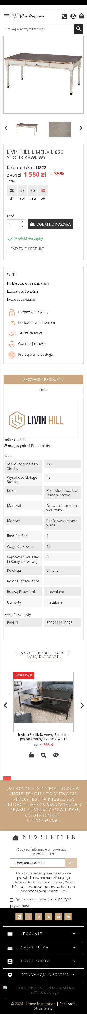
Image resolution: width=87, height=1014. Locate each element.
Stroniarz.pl (43, 1008)
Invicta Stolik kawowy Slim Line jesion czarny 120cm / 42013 (43, 736)
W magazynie (15, 445)
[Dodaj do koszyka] (31, 755)
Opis (43, 390)
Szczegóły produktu (43, 379)
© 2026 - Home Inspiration (33, 1003)
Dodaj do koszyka (53, 224)
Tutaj (62, 891)
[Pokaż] (43, 755)
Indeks (9, 439)
